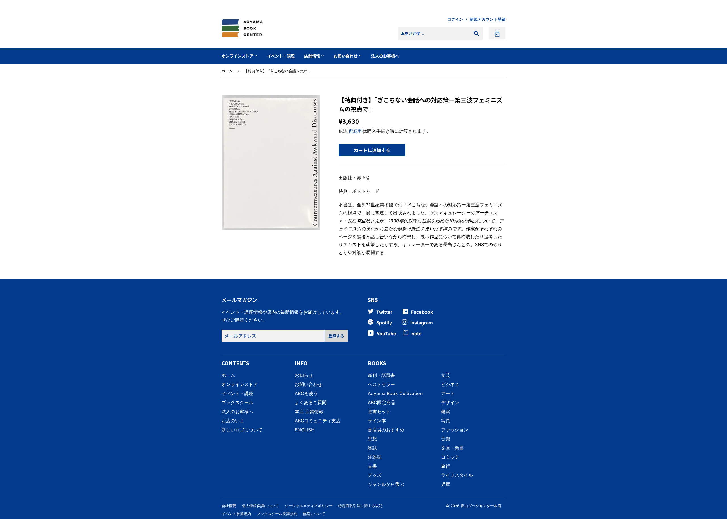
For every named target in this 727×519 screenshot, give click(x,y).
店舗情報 (312, 56)
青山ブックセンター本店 (481, 505)
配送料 (356, 131)
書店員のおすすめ (386, 430)
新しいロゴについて (242, 430)
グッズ (374, 475)
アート (448, 393)
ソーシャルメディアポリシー (309, 505)
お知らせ (304, 375)
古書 (372, 466)
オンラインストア (238, 56)
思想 (372, 439)
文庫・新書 (452, 448)
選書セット (379, 411)
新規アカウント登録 (487, 19)
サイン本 (377, 420)
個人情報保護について (260, 505)
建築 (445, 411)
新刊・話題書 (381, 375)
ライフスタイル (457, 475)
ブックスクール (237, 402)
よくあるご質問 (311, 402)
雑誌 (372, 448)
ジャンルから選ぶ (386, 484)
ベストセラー (381, 384)
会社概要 (229, 505)
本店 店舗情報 (309, 411)
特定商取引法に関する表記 (360, 505)
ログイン (455, 19)
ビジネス (450, 384)
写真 (445, 420)
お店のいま (233, 420)
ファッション (454, 430)
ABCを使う (306, 393)
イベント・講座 (281, 56)
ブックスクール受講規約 (277, 513)
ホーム (227, 71)
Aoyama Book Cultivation (395, 393)
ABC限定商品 (381, 402)
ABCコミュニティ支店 (317, 420)
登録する (336, 336)
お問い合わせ (346, 56)
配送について (314, 513)
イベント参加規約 (236, 513)
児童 (445, 484)
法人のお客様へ (385, 56)
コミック (450, 457)
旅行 (445, 466)
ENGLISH (304, 430)
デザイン (450, 402)
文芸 (445, 375)
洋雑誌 (374, 457)
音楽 (445, 439)
